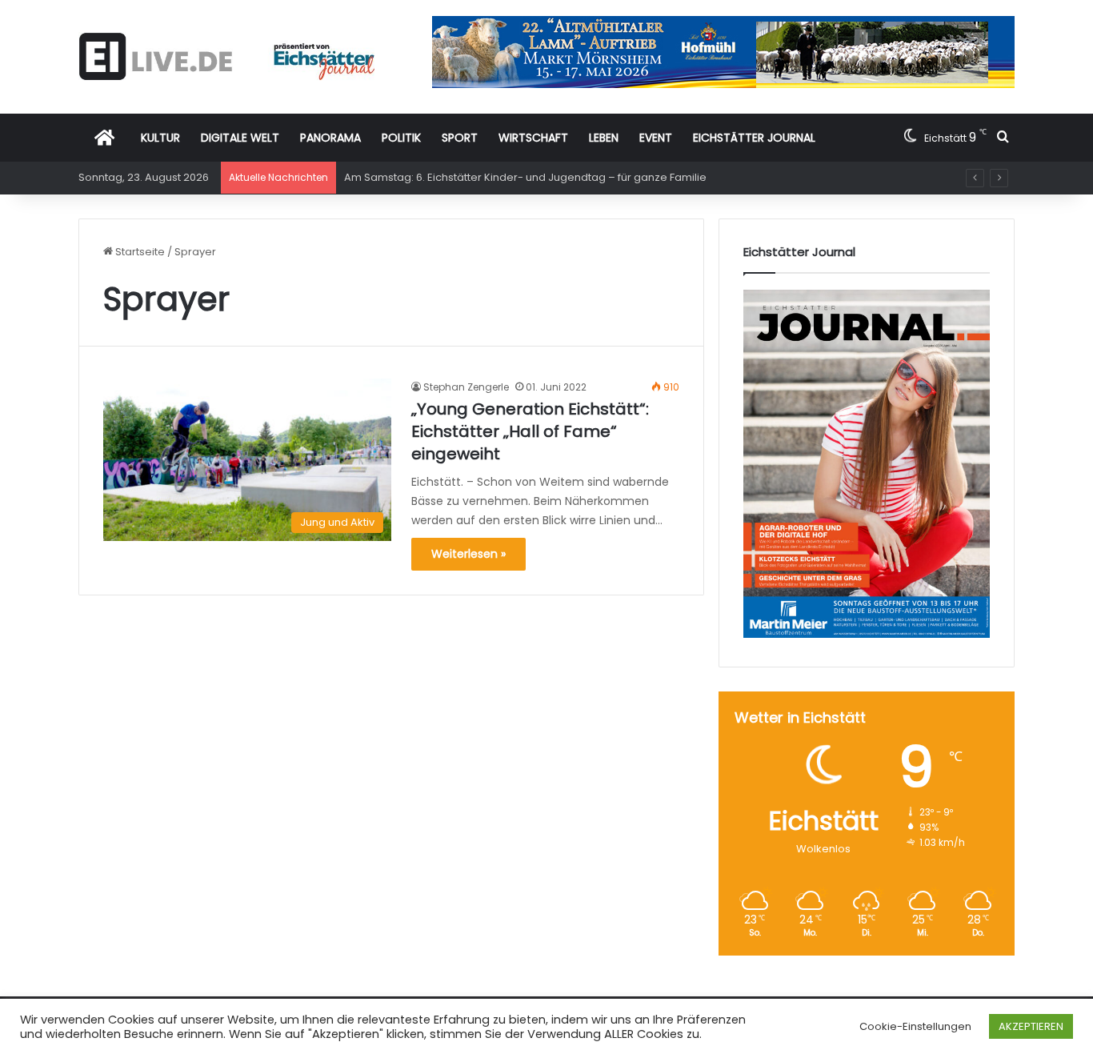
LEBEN (604, 138)
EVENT (655, 138)
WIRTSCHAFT (533, 138)
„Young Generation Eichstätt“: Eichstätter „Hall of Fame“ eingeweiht (530, 431)
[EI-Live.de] (226, 56)
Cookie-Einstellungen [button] (915, 1026)
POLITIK (401, 138)
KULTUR (160, 138)
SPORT (460, 138)
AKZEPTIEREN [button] (1031, 1026)
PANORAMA (330, 138)
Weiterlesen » (468, 554)
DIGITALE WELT (240, 138)
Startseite (139, 251)
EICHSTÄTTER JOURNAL (754, 138)
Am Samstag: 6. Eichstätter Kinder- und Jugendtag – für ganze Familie (525, 177)
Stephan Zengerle (466, 387)
